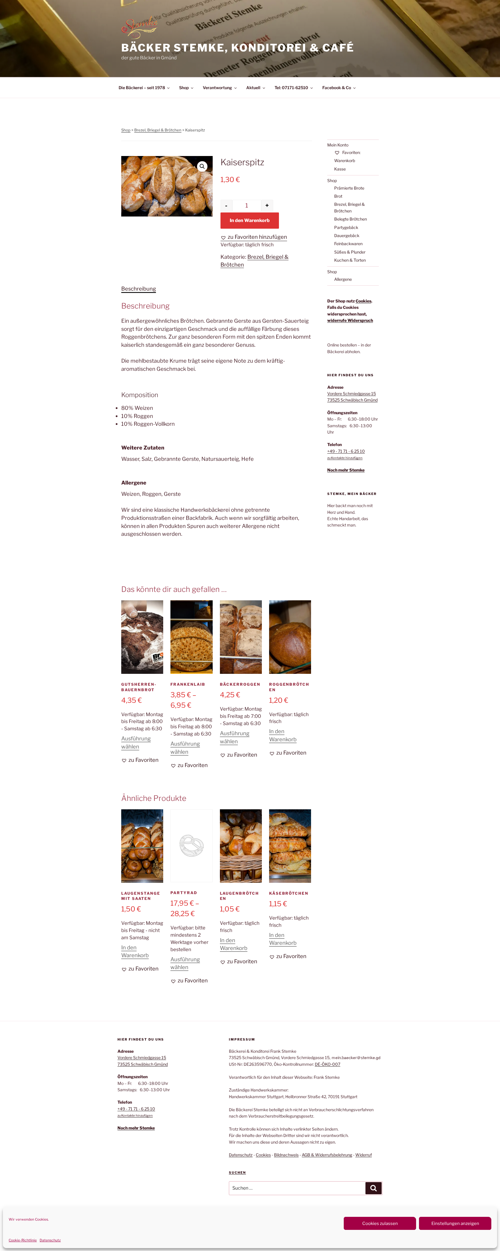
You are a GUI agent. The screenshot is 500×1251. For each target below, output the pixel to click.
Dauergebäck (346, 235)
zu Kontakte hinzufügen (345, 458)
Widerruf (363, 1154)
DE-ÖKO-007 (327, 1064)
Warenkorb (344, 160)
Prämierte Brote (349, 188)
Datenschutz (50, 1240)
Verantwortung (217, 87)
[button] (202, 166)
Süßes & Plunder (349, 252)
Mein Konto (337, 144)
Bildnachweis (286, 1154)
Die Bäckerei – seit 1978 (142, 87)
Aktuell (253, 87)
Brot (338, 196)
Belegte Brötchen (350, 219)
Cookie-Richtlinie (23, 1240)
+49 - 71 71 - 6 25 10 (346, 451)
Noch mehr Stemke (346, 469)
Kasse (340, 168)
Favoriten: (351, 152)
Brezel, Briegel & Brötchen (157, 130)
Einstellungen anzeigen (455, 1223)
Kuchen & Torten (350, 260)
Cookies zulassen (380, 1223)
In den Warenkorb (250, 220)
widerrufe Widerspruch (350, 320)
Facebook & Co (336, 87)
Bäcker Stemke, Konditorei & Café (237, 47)
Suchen (237, 1173)
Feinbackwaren (348, 243)
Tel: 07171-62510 (291, 87)
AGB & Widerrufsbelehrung (327, 1154)
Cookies (363, 300)
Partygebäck (346, 227)
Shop (184, 87)
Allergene (343, 279)
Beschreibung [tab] (138, 288)
